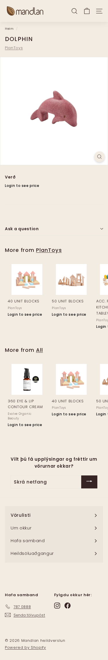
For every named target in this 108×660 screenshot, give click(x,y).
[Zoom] (99, 156)
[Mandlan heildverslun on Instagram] (57, 606)
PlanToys (14, 48)
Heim (9, 28)
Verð (10, 177)
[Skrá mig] (89, 481)
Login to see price (22, 185)
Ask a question (22, 229)
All (39, 350)
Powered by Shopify (25, 647)
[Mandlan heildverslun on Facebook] (68, 606)
